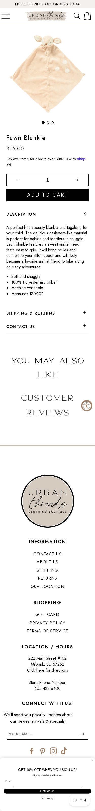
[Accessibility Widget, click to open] (86, 405)
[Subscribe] (81, 734)
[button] (78, 16)
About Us (47, 562)
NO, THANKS (47, 798)
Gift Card (47, 615)
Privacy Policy (48, 623)
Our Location (47, 586)
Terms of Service (47, 631)
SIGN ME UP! (47, 791)
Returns (48, 578)
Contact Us (47, 554)
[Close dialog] (92, 760)
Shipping (47, 570)
